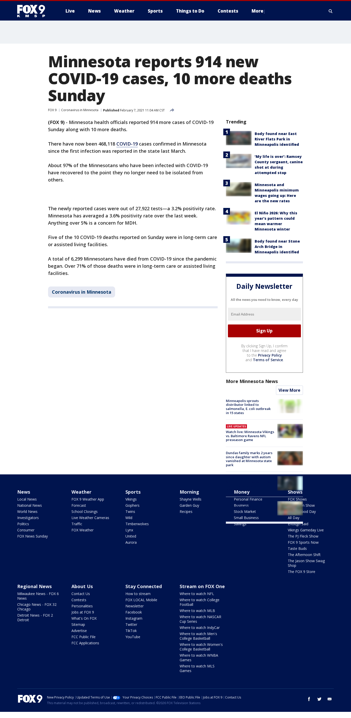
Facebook (133, 612)
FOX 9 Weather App (87, 499)
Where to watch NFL (197, 593)
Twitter (131, 624)
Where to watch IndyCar (200, 627)
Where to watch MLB (197, 610)
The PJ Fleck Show (303, 536)
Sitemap (78, 624)
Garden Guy (189, 505)
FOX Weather (82, 530)
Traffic (76, 523)
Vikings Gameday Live (306, 530)
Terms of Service (268, 359)
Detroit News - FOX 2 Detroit (35, 617)
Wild (128, 517)
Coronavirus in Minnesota (79, 110)
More (257, 11)
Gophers (132, 505)
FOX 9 (52, 110)
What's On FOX (84, 618)
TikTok (131, 630)
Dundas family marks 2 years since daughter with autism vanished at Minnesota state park (249, 459)
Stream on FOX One (202, 586)
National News (29, 505)
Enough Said (298, 523)
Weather (81, 492)
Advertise (79, 630)
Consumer (25, 530)
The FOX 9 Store (301, 571)
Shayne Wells (190, 499)
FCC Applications (85, 642)
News (23, 492)
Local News (27, 499)
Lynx (129, 530)
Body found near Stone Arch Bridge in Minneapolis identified (277, 246)
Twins (130, 511)
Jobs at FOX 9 (82, 612)
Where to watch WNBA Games (199, 657)
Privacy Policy (270, 355)
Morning (189, 492)
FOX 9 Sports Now (303, 542)
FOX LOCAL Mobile (141, 599)
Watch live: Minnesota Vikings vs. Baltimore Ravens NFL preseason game (250, 435)
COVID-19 (127, 144)
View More (289, 390)
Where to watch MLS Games (197, 668)
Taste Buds (297, 548)
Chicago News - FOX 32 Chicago (37, 606)
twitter (319, 699)
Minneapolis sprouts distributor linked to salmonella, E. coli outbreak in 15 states (248, 406)
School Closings (84, 511)
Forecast (78, 505)
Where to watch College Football (199, 602)
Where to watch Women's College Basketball (201, 647)
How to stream (138, 593)
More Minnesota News (252, 381)
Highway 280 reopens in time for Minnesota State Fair (249, 505)
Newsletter (134, 606)
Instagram (133, 618)
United (130, 536)
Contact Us (80, 593)
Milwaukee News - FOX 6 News (38, 596)
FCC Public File (83, 636)
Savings (240, 523)
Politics (23, 523)
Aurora (131, 542)
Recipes (186, 511)
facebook (309, 699)
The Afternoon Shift (304, 554)
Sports (133, 492)
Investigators (28, 517)
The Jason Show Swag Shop (306, 563)
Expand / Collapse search (331, 11)
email (330, 699)
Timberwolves (137, 523)
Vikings (131, 499)
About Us (82, 586)
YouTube (132, 636)
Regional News (34, 586)
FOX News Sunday (32, 536)
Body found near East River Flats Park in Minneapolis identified (277, 139)
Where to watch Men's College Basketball (198, 636)
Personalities (82, 606)
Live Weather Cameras (90, 517)
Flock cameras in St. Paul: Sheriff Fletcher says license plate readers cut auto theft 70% (248, 483)
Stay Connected (143, 586)
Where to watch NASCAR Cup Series (200, 619)
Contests (78, 599)
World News (27, 511)
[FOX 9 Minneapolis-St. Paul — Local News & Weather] (34, 11)
